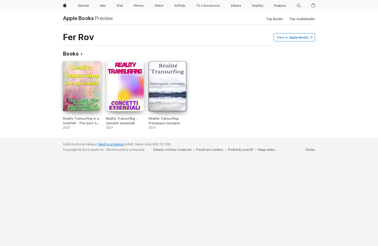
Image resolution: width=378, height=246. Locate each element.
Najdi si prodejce (110, 144)
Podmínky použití (240, 150)
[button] (299, 5)
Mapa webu (266, 150)
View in (292, 37)
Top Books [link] (274, 19)
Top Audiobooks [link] (302, 19)
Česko (310, 150)
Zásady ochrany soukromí (172, 150)
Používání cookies (209, 150)
